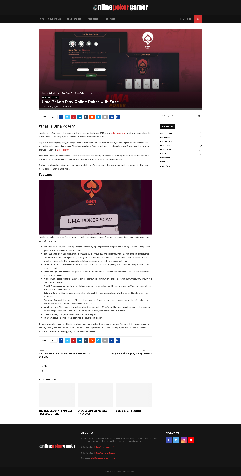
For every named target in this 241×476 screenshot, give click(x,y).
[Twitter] (184, 19)
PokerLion (164, 153)
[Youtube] (190, 19)
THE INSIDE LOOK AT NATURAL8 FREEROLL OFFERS (56, 412)
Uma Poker (55, 97)
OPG (45, 107)
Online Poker (54, 19)
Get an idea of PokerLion (128, 411)
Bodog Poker (165, 137)
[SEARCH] (199, 116)
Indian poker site (118, 133)
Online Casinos (74, 19)
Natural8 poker (166, 141)
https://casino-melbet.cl (104, 453)
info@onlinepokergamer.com (103, 458)
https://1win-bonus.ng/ (104, 447)
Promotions (94, 19)
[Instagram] (187, 19)
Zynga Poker (165, 166)
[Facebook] (181, 19)
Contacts (110, 19)
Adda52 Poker (166, 133)
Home (41, 19)
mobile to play (63, 149)
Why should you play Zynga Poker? (132, 353)
